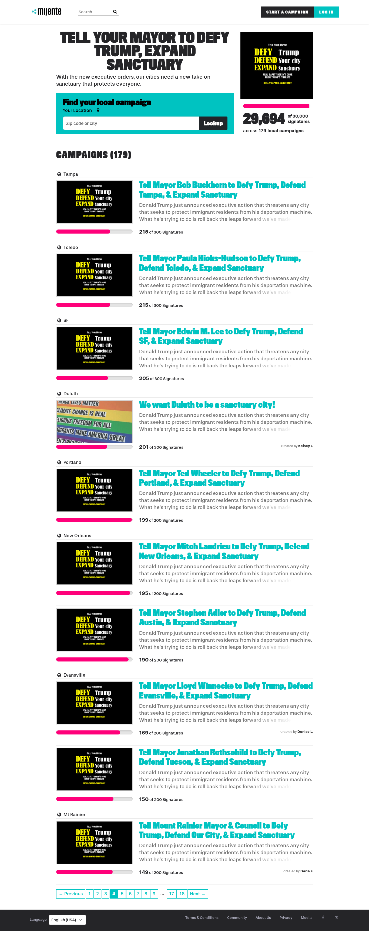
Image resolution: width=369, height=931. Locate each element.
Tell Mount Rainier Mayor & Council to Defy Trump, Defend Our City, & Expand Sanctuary (217, 830)
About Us (263, 918)
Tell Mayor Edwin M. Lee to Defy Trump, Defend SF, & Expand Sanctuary (221, 336)
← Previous (71, 893)
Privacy (286, 918)
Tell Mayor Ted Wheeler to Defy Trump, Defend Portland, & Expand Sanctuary (219, 478)
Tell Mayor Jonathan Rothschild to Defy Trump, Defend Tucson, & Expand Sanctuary (220, 757)
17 (171, 893)
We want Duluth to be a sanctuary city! (207, 405)
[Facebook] (323, 917)
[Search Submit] (115, 12)
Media (306, 918)
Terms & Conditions (202, 918)
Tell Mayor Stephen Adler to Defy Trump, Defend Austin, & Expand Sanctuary (222, 617)
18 (182, 893)
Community (237, 918)
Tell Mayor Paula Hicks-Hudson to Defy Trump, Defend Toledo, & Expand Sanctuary (220, 262)
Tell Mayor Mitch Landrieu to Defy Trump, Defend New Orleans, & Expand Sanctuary (224, 551)
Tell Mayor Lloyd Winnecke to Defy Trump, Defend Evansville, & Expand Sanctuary (226, 690)
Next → (198, 893)
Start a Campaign (287, 12)
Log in (326, 12)
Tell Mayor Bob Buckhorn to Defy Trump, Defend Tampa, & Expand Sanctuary (222, 189)
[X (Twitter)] (336, 917)
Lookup (213, 123)
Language (38, 919)
